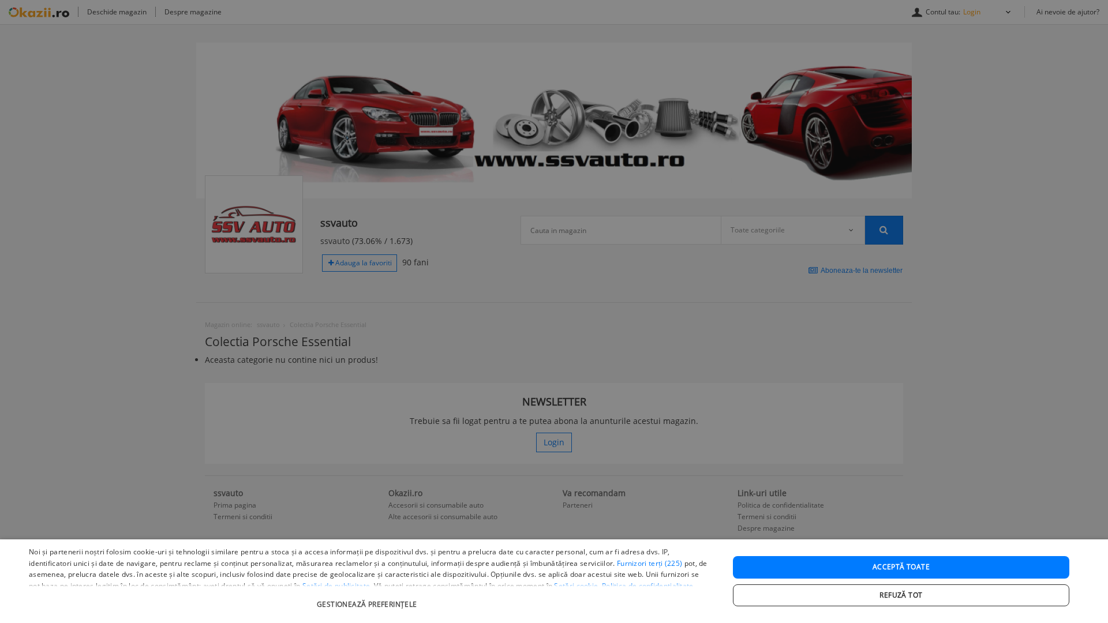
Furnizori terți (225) (649, 563)
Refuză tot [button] (900, 595)
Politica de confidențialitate (648, 586)
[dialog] (554, 581)
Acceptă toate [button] (901, 567)
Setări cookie (576, 586)
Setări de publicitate (336, 586)
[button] (368, 598)
